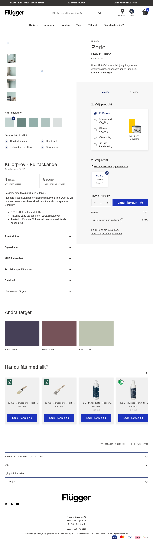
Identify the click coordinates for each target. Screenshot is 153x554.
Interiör (105, 92)
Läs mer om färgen (102, 72)
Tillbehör (93, 25)
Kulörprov (104, 113)
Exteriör (134, 92)
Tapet (79, 25)
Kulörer (33, 25)
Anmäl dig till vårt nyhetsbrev (106, 233)
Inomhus (49, 25)
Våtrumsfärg (105, 137)
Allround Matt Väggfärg (105, 121)
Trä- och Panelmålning (105, 145)
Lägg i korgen (127, 202)
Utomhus (65, 25)
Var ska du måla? (114, 25)
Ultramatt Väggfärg (103, 130)
